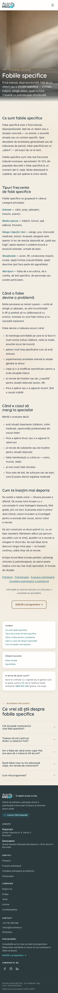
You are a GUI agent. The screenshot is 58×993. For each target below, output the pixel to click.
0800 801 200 (22, 686)
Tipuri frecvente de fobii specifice (20, 633)
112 (22, 683)
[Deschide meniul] (53, 5)
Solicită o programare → (29, 604)
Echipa (5, 894)
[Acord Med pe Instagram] (11, 968)
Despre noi (7, 889)
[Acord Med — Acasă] (8, 5)
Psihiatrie (7, 577)
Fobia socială (11, 660)
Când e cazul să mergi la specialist (21, 641)
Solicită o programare (12, 955)
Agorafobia (10, 664)
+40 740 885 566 (10, 923)
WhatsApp (7, 932)
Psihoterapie (22, 577)
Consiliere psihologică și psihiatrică (29, 581)
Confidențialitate (9, 909)
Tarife (4, 899)
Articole (5, 904)
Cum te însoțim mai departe (18, 644)
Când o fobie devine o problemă (20, 637)
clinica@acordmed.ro (12, 927)
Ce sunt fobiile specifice (16, 630)
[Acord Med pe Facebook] (4, 968)
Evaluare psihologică (42, 577)
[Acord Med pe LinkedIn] (17, 968)
